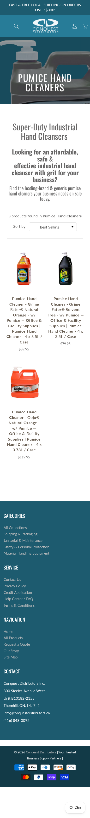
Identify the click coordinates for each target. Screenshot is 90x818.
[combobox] (53, 226)
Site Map (11, 657)
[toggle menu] (5, 26)
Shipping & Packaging (20, 534)
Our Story (11, 651)
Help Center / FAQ (18, 599)
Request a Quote (17, 644)
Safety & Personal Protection (26, 547)
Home (8, 632)
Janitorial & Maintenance (23, 540)
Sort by (19, 226)
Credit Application (18, 592)
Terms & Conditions (19, 605)
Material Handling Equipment (26, 553)
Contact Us (12, 579)
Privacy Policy (15, 586)
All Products (13, 638)
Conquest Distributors (41, 752)
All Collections (15, 528)
